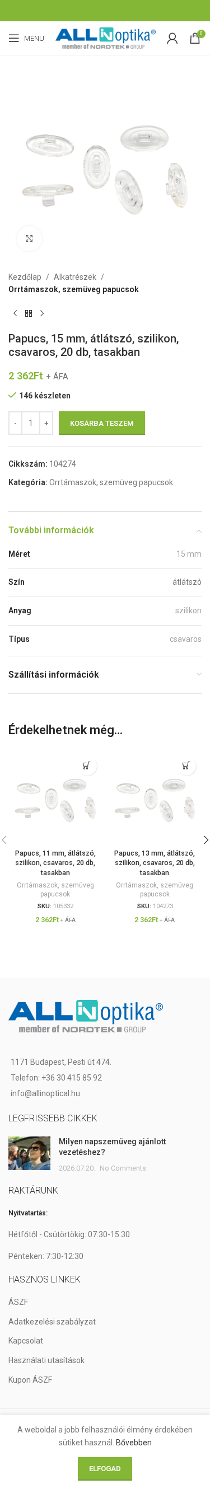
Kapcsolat (25, 1340)
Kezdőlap (24, 277)
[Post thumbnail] (29, 1155)
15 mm (189, 553)
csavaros (186, 639)
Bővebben (134, 1442)
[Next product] (42, 314)
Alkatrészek (75, 277)
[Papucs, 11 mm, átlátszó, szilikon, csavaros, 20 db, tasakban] (55, 797)
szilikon (188, 610)
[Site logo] (105, 37)
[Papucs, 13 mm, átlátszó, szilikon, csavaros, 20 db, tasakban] (155, 797)
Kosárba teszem (102, 423)
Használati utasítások (46, 1360)
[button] (87, 766)
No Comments (123, 1168)
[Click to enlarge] (29, 238)
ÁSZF (18, 1302)
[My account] (172, 38)
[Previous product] (15, 314)
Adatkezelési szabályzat (52, 1321)
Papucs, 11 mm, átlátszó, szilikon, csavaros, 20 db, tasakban (55, 863)
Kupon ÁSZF (30, 1379)
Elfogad (105, 1468)
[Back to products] (28, 314)
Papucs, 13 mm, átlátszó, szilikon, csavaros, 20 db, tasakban (154, 863)
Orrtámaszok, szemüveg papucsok (73, 289)
